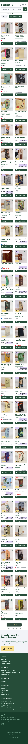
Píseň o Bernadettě (20, 538)
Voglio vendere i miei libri (8, 670)
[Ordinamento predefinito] (25, 20)
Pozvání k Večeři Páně (20, 238)
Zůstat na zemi (5, 35)
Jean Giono (17, 441)
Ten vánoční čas (5, 489)
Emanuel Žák (4, 265)
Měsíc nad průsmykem (20, 111)
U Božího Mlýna (18, 562)
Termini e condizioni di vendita (14, 729)
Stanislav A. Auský (19, 38)
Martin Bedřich (18, 188)
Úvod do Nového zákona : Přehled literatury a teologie (6, 188)
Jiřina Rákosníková (19, 366)
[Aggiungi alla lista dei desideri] (12, 23)
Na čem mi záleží (19, 161)
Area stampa (4, 690)
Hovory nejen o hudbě (6, 313)
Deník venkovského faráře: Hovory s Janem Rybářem (7, 289)
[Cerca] (25, 9)
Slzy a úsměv (18, 263)
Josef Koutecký (18, 391)
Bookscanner (5, 674)
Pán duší (17, 489)
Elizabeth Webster (5, 114)
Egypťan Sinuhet (5, 538)
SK (5, 741)
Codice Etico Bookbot (14, 737)
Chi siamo (4, 688)
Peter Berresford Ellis (19, 316)
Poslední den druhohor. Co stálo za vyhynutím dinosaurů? (21, 416)
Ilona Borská (4, 565)
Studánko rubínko (19, 364)
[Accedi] (20, 5)
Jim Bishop (3, 465)
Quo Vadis (17, 612)
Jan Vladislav (4, 87)
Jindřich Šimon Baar (5, 441)
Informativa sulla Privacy (14, 734)
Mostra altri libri (14, 624)
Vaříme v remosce (5, 137)
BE (22, 741)
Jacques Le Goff (18, 289)
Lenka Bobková (4, 215)
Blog (2, 692)
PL (25, 741)
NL (18, 741)
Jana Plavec (3, 63)
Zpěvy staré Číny (5, 86)
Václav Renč (17, 138)
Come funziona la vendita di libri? (10, 672)
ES (15, 741)
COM (13, 741)
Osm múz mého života (20, 390)
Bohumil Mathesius (5, 340)
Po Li (16, 113)
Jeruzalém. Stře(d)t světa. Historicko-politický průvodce (6, 366)
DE (10, 741)
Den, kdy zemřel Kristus (7, 464)
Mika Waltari (4, 539)
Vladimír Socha (18, 417)
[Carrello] (23, 5)
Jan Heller (17, 162)
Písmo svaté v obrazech (7, 263)
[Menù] (25, 5)
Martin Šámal (4, 241)
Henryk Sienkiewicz (5, 415)
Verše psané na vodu (6, 339)
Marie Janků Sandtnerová (20, 342)
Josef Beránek (18, 563)
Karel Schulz (17, 62)
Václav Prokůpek (5, 391)
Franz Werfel (17, 539)
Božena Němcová (18, 215)
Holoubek (3, 439)
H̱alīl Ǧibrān (17, 265)
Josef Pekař (17, 467)
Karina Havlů (4, 138)
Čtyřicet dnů (4, 612)
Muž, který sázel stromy (21, 439)
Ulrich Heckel (4, 189)
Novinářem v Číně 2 (6, 587)
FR (20, 741)
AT (7, 741)
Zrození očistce (19, 287)
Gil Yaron (3, 367)
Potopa (3, 414)
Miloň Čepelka (4, 164)
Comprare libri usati (6, 663)
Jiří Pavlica (3, 315)
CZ (3, 741)
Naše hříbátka (4, 390)
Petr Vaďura (3, 36)
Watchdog (4, 659)
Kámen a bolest (19, 60)
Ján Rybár (3, 290)
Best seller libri (5, 661)
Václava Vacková (18, 239)
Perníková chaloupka (6, 513)
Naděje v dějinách (19, 186)
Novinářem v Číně (19, 513)
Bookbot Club (5, 694)
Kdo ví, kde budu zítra (20, 587)
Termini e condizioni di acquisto (14, 732)
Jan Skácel (17, 89)
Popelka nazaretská (20, 137)
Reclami (3, 681)
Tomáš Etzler (18, 515)
